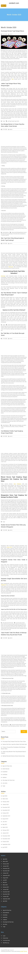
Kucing (6, 233)
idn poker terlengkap (17, 625)
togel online (16, 121)
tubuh (2, 427)
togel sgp (12, 328)
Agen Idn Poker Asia (7, 766)
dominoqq (8, 624)
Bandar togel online (22, 324)
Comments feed (6, 940)
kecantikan (5, 771)
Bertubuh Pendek (15, 724)
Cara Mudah (6, 426)
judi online (13, 626)
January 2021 (6, 833)
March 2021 (5, 827)
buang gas (19, 425)
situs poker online (7, 629)
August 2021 (5, 818)
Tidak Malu (21, 426)
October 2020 (6, 841)
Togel (4, 121)
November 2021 (6, 810)
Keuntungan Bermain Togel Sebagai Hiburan (12, 31)
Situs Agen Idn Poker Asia (8, 622)
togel (13, 79)
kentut (10, 426)
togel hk (2, 327)
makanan (5, 777)
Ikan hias (3, 233)
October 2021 (6, 813)
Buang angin (14, 425)
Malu (13, 426)
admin (11, 34)
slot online (5, 783)
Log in (4, 935)
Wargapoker (3, 584)
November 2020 (6, 838)
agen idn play (18, 622)
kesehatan (5, 774)
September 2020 (6, 844)
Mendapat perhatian (15, 726)
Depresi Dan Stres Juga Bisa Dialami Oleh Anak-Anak (15, 744)
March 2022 (5, 798)
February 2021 (6, 830)
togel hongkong (8, 327)
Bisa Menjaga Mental (19, 232)
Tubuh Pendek (23, 726)
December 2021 (6, 807)
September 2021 (6, 816)
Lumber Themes (23, 951)
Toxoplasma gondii (5, 235)
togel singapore (18, 328)
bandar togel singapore (18, 326)
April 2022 (5, 796)
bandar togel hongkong (12, 324)
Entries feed (5, 938)
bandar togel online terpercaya (7, 326)
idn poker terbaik (9, 625)
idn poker (22, 624)
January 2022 (6, 804)
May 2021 (5, 824)
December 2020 (6, 836)
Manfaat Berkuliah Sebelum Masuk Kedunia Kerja (14, 756)
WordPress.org (6, 942)
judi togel (9, 121)
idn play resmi (17, 624)
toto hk (22, 328)
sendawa (16, 426)
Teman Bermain (16, 233)
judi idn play (8, 626)
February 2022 (6, 801)
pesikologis (10, 233)
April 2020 (5, 847)
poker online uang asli (18, 628)
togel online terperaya (5, 328)
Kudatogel (11, 266)
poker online (9, 547)
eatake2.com (14, 3)
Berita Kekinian (6, 232)
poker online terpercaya (9, 628)
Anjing (13, 232)
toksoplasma (22, 233)
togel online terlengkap (21, 327)
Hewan (25, 232)
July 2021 (5, 821)
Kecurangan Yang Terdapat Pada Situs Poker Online (14, 741)
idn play (12, 624)
